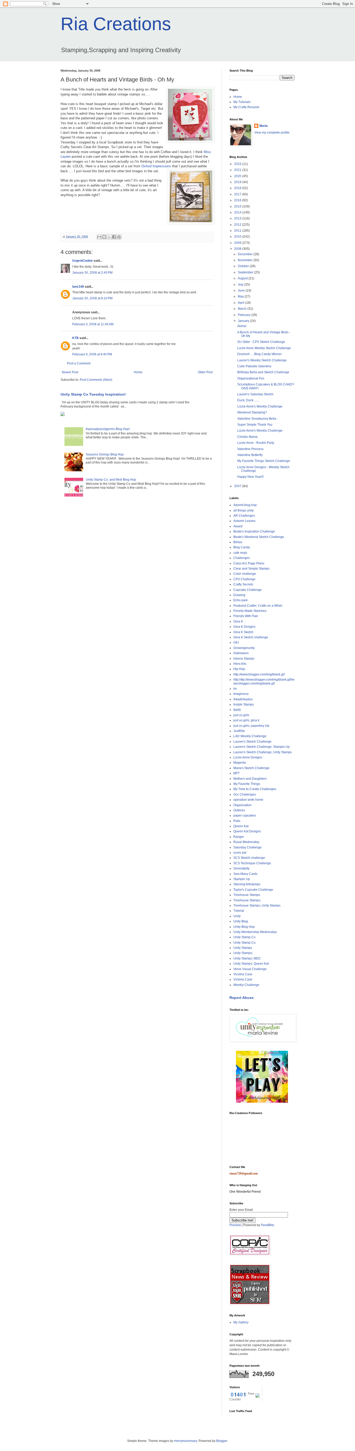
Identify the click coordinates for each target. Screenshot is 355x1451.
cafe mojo (240, 553)
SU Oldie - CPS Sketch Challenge (261, 342)
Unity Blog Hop (244, 927)
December (245, 254)
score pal (239, 852)
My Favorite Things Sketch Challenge (263, 461)
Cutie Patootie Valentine (254, 366)
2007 (238, 486)
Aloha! (241, 326)
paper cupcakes (244, 815)
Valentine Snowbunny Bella (256, 418)
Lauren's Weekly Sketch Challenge (262, 360)
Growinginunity (244, 648)
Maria (263, 126)
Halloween (241, 653)
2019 (238, 182)
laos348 (78, 286)
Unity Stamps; (243, 953)
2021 (238, 170)
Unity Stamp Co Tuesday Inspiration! (93, 394)
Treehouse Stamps (246, 895)
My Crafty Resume (246, 107)
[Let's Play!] (262, 1101)
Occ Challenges (244, 794)
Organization (242, 805)
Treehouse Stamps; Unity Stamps (256, 905)
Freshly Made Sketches (249, 611)
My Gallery (240, 1322)
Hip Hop (239, 669)
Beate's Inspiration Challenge (254, 531)
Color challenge (244, 574)
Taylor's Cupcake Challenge (253, 890)
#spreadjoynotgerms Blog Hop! (108, 429)
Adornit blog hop (245, 505)
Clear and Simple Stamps (251, 568)
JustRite (239, 731)
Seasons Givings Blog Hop (105, 454)
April (241, 303)
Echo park (240, 600)
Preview (235, 1225)
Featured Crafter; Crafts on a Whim (257, 605)
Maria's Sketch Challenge (251, 768)
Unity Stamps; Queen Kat (251, 963)
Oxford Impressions (156, 166)
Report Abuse (241, 998)
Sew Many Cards (245, 874)
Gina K (238, 621)
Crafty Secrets (243, 584)
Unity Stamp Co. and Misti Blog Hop (111, 479)
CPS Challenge (244, 579)
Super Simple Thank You (254, 424)
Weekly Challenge (246, 985)
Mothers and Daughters (250, 778)
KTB (75, 338)
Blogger (221, 1441)
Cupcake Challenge (247, 590)
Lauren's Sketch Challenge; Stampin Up (261, 747)
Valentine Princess (250, 449)
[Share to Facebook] (114, 236)
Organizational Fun (250, 378)
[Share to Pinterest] (119, 236)
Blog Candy (241, 547)
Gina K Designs (244, 626)
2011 (238, 230)
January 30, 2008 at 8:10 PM (92, 298)
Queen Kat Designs (247, 831)
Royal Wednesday (246, 842)
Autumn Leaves (244, 521)
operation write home (248, 799)
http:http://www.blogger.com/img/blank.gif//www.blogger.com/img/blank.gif (263, 681)
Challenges (241, 558)
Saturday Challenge (247, 847)
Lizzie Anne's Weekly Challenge (259, 406)
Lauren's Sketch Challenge (252, 741)
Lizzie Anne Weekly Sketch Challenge (264, 348)
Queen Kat (240, 826)
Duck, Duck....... (248, 400)
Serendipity (241, 868)
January (244, 321)
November (245, 260)
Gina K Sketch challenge (250, 637)
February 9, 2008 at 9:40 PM (92, 354)
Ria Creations (116, 24)
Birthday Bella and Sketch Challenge (263, 372)
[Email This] (99, 236)
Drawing (239, 595)
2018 (238, 188)
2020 (238, 176)
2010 (238, 236)
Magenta (239, 762)
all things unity (243, 510)
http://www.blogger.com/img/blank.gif (259, 674)
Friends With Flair (245, 616)
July (241, 284)
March (242, 308)
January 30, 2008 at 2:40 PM (92, 272)
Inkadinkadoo (243, 699)
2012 (238, 224)
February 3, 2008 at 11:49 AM (93, 324)
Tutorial (238, 911)
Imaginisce (241, 694)
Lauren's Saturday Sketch (255, 394)
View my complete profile (272, 132)
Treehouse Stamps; (247, 900)
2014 (238, 212)
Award (237, 526)
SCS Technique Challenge (252, 863)
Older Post (205, 372)
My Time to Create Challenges (254, 789)
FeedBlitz (267, 1225)
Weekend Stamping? (252, 412)
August (243, 278)
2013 (238, 218)
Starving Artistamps (246, 884)
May (241, 296)
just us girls (241, 715)
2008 (238, 249)
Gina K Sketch (243, 632)
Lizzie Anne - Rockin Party (255, 443)
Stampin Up (241, 879)
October (244, 266)
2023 (238, 164)
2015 (238, 206)
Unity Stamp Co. (244, 942)
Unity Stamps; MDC (247, 958)
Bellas (237, 542)
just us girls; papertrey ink (251, 726)
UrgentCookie (82, 260)
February (244, 315)
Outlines (239, 810)
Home (138, 372)
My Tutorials (242, 102)
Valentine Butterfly (250, 455)
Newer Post (70, 372)
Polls (236, 821)
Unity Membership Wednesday (255, 932)
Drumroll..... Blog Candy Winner (259, 354)
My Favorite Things (246, 784)
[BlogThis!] (104, 236)
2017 (238, 194)
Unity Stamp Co (244, 937)
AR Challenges (244, 515)
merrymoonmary (185, 1441)
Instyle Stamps (243, 704)
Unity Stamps (242, 948)
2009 (238, 243)
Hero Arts (239, 664)
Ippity (237, 709)
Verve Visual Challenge (250, 969)
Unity (237, 916)
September (246, 272)
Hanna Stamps (243, 658)
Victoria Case (242, 979)
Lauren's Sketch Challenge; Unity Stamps (262, 752)
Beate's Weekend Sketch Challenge (258, 537)
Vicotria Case (242, 974)
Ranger (238, 837)
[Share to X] (109, 236)
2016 (238, 200)
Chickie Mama (247, 437)
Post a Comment (78, 363)
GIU (236, 642)
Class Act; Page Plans (248, 563)
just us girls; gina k (246, 720)
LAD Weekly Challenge (249, 736)
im (235, 688)
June (242, 290)
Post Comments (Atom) (96, 380)
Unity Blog (240, 921)
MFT (236, 773)
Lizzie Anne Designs (247, 757)
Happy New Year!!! (250, 477)
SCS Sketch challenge (249, 858)
